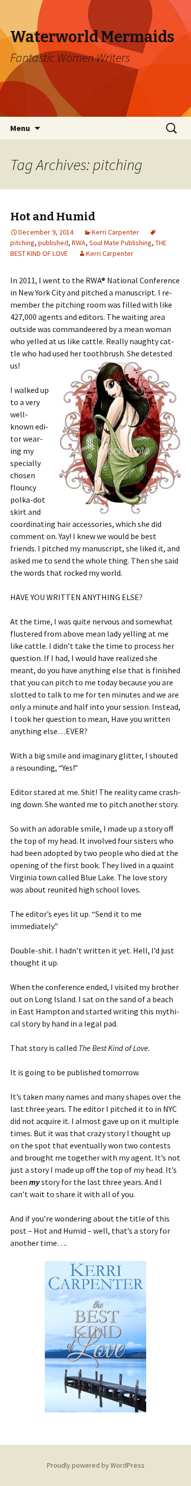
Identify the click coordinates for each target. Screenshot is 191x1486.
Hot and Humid (52, 216)
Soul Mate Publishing (120, 242)
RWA (79, 242)
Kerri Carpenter (115, 232)
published (53, 242)
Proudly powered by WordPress (96, 1465)
